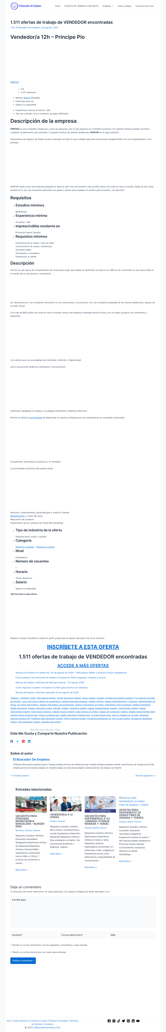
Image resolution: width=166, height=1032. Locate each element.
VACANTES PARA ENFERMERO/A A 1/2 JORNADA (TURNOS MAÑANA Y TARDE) (97, 819)
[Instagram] (114, 1021)
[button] (112, 6)
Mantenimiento (17, 516)
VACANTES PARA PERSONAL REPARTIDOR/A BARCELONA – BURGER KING (30, 821)
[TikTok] (118, 1021)
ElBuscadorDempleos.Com (47, 1027)
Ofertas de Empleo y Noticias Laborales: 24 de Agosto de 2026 (47, 692)
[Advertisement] (83, 61)
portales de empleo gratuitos (119, 698)
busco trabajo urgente (93, 698)
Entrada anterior (20, 776)
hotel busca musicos (41, 711)
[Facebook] (11, 741)
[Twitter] (17, 741)
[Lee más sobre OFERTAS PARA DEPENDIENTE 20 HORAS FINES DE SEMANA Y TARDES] (134, 801)
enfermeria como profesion (118, 704)
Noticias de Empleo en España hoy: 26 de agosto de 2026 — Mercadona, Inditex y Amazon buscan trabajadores (71, 672)
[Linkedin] (29, 741)
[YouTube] (138, 1021)
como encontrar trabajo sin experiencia (41, 701)
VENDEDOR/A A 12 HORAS (61, 816)
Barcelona (20, 830)
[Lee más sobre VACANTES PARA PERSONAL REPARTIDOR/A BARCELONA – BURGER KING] (31, 804)
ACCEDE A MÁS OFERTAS (83, 665)
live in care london (121, 718)
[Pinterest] (23, 741)
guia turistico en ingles (87, 711)
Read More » (22, 870)
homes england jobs (28, 715)
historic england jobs (49, 715)
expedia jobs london (51, 722)
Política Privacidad (58, 1020)
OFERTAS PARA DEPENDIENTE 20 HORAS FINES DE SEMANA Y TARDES (131, 813)
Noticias (36, 830)
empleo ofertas (95, 701)
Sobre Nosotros (21, 1020)
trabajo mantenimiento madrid (102, 708)
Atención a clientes (25, 547)
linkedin (57, 708)
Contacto (49, 1024)
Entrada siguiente (145, 776)
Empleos (28, 830)
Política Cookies (39, 1020)
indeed (65, 708)
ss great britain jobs (101, 715)
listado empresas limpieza (74, 701)
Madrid (27, 97)
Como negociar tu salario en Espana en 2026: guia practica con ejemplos (52, 687)
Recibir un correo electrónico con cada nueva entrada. (39, 952)
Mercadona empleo (46, 698)
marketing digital (78, 708)
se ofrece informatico (28, 704)
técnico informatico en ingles (89, 704)
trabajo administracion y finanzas (121, 701)
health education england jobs (75, 715)
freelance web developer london (47, 718)
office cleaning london (75, 718)
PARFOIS (14, 82)
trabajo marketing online (40, 708)
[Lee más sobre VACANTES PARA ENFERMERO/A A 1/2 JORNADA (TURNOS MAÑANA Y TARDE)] (100, 804)
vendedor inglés (28, 698)
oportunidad (36, 417)
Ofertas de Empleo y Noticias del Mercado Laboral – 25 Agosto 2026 (50, 682)
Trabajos (14, 698)
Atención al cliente (45, 547)
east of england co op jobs (125, 715)
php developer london (29, 722)
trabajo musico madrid (63, 711)
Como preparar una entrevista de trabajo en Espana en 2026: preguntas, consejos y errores (61, 677)
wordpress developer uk (99, 718)
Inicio (9, 1020)
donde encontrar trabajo (69, 698)
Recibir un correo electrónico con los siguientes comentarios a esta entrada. (50, 945)
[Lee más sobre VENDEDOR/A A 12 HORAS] (65, 803)
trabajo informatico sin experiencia (57, 704)
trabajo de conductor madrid (113, 711)
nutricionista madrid (128, 708)
